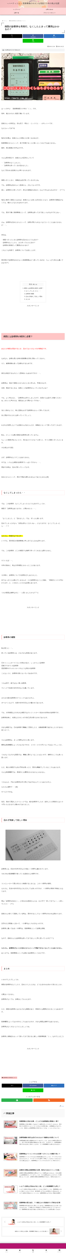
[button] (60, 627)
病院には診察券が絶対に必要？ (33, 288)
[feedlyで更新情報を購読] (17, 1100)
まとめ (28, 299)
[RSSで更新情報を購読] (49, 1100)
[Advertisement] (33, 319)
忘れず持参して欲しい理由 (34, 296)
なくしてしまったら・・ (33, 291)
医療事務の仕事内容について (10, 1077)
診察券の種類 (30, 293)
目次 (30, 284)
